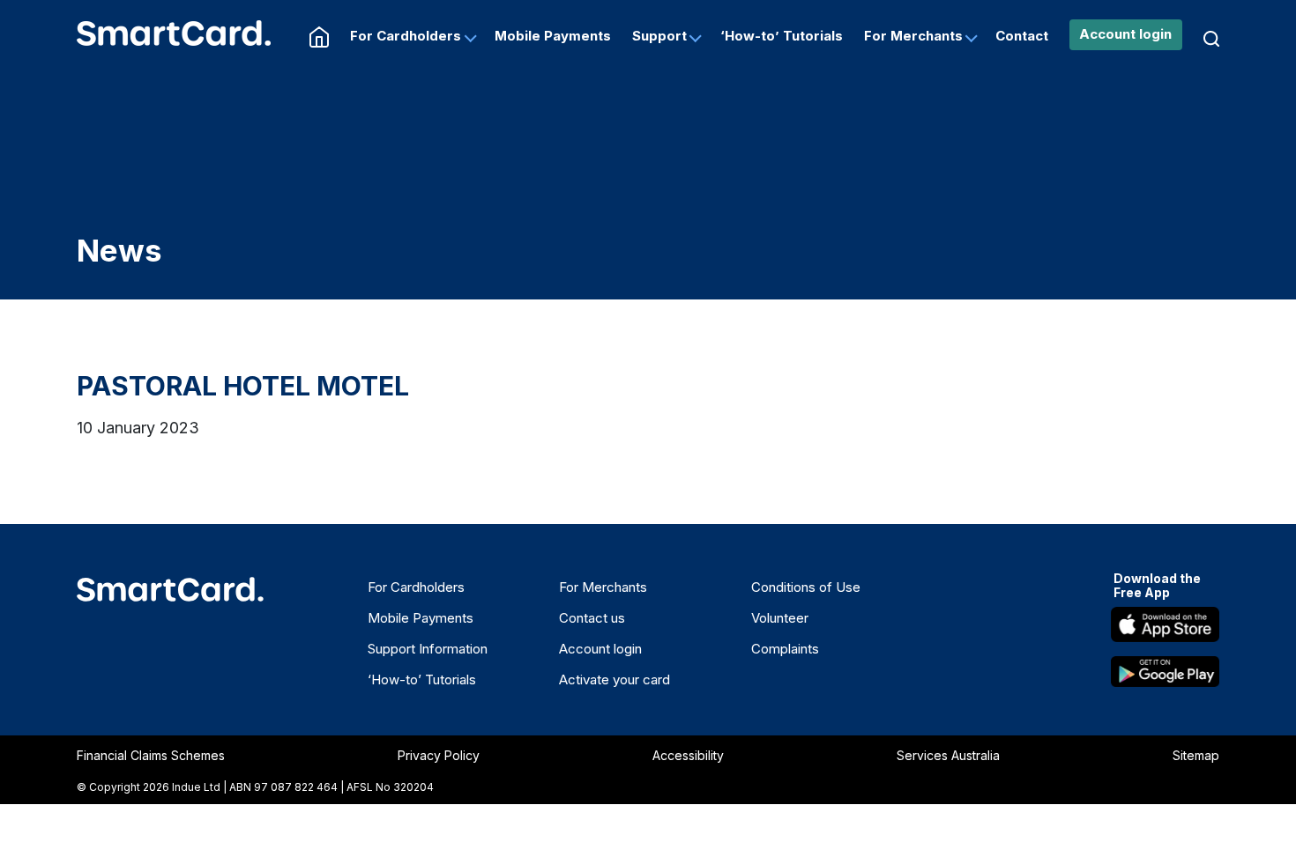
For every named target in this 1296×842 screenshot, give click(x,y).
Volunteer (779, 617)
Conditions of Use (805, 587)
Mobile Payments (553, 35)
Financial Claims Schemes (151, 755)
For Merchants (913, 35)
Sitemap (1196, 755)
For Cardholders (405, 35)
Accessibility (688, 755)
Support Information (428, 648)
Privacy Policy (439, 755)
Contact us (592, 617)
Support (659, 35)
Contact (1021, 35)
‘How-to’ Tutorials (781, 35)
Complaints (785, 648)
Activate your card (614, 679)
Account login (1125, 34)
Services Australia (948, 755)
